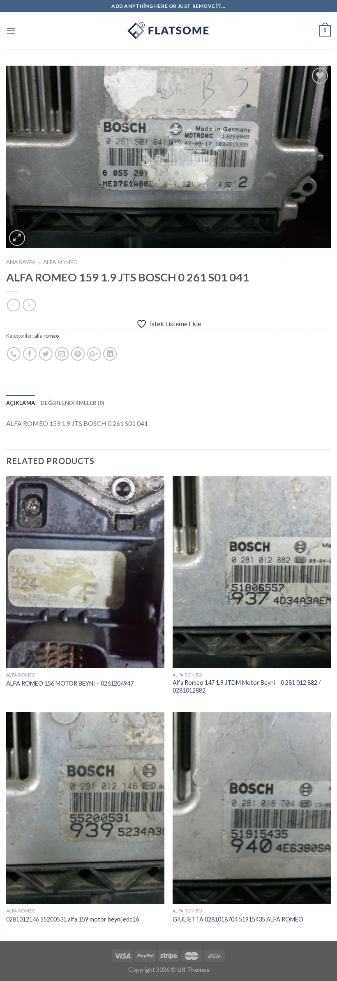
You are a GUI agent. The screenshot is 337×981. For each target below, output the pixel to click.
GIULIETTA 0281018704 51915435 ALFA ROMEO (238, 919)
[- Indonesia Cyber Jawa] (168, 30)
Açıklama (20, 403)
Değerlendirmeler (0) (72, 403)
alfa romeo (60, 262)
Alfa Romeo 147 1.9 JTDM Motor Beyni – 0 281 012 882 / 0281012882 (247, 686)
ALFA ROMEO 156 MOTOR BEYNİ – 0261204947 (70, 683)
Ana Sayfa (20, 262)
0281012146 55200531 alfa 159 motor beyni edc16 (72, 919)
